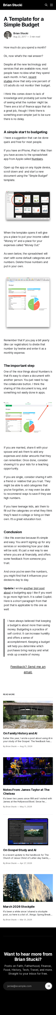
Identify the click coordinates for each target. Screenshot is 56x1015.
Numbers (37, 159)
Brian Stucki (12, 5)
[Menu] (51, 4)
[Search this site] (46, 4)
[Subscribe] (48, 986)
